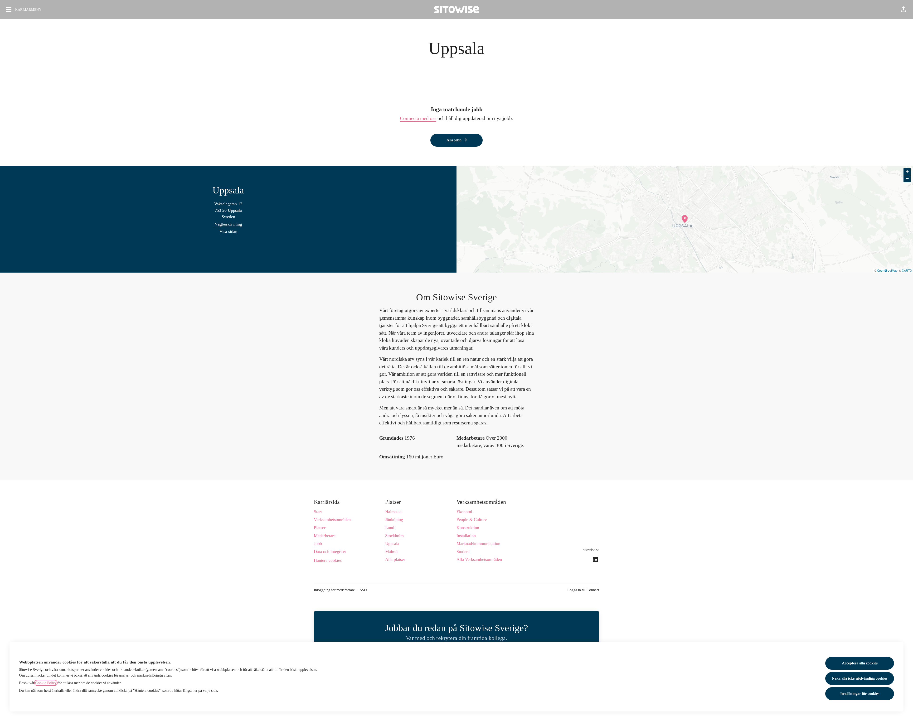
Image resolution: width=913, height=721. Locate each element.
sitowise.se (591, 550)
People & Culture (471, 519)
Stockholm (394, 535)
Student (463, 551)
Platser (319, 527)
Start (318, 511)
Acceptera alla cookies (860, 663)
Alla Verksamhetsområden (479, 559)
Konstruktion (467, 527)
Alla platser (395, 559)
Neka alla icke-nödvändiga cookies (859, 678)
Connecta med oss (418, 118)
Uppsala (392, 543)
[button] (903, 9)
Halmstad (393, 511)
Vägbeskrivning (228, 224)
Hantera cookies (328, 560)
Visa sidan (228, 231)
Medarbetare (324, 535)
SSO (363, 590)
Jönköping (394, 519)
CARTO (907, 270)
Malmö (391, 551)
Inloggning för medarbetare (334, 590)
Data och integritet (330, 551)
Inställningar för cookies (859, 694)
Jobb (318, 543)
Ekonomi (464, 511)
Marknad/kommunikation (478, 543)
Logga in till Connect (583, 590)
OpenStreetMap (887, 270)
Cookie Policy (46, 683)
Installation (466, 535)
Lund (389, 527)
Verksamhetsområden (332, 519)
